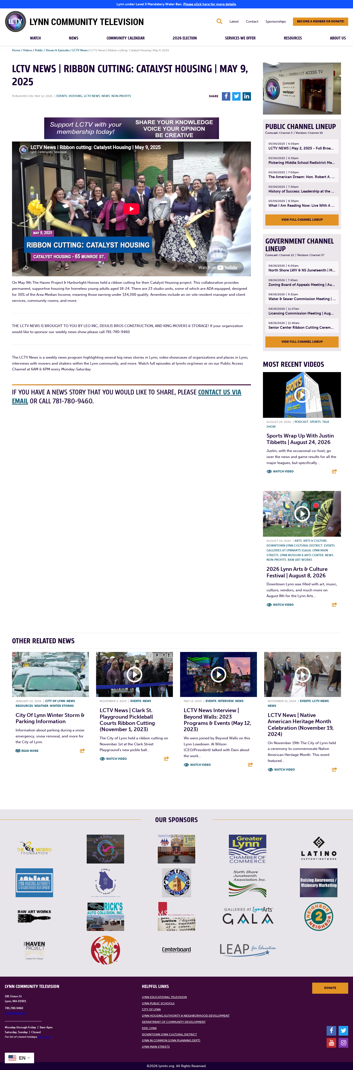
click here (44, 1036)
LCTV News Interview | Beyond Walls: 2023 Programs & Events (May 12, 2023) (217, 720)
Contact (252, 21)
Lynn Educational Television (164, 997)
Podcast (301, 422)
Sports (315, 422)
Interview (226, 701)
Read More (29, 751)
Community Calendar (126, 38)
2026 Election (185, 38)
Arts (298, 540)
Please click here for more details (209, 4)
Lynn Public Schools (158, 1003)
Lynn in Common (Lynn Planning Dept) (171, 1040)
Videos (27, 50)
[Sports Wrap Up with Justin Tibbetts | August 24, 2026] (302, 395)
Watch (35, 38)
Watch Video (283, 471)
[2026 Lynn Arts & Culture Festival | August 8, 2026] (302, 514)
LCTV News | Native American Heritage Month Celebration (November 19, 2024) (301, 724)
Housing (75, 96)
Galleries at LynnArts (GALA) (289, 550)
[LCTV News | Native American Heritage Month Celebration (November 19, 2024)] (302, 674)
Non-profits (121, 96)
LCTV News (80, 50)
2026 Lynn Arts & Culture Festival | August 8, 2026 (297, 572)
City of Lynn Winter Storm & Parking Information (50, 718)
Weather (41, 706)
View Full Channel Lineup (302, 219)
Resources (293, 38)
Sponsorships (276, 21)
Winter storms (62, 706)
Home (16, 50)
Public (39, 50)
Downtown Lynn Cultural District (295, 545)
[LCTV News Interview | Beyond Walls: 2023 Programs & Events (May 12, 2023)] (218, 674)
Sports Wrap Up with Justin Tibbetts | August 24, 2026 (300, 438)
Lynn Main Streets (156, 1046)
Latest (234, 21)
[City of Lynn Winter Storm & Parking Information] (50, 674)
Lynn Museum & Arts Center (301, 555)
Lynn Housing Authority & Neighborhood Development (186, 1015)
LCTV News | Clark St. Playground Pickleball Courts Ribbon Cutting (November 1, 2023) (127, 720)
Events (61, 96)
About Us (338, 38)
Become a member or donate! (320, 21)
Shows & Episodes (58, 50)
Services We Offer (240, 38)
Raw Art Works (300, 559)
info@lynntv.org (15, 1013)
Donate (330, 988)
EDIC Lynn (149, 1028)
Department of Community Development (174, 1022)
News (73, 38)
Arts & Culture (315, 540)
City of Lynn (55, 701)
